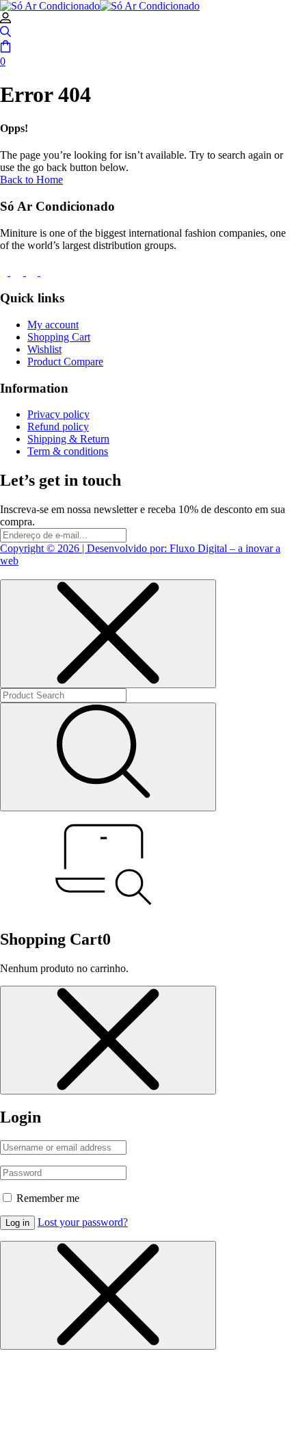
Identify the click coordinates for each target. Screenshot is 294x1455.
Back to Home (31, 179)
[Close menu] (108, 633)
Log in (17, 1223)
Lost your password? (83, 1222)
